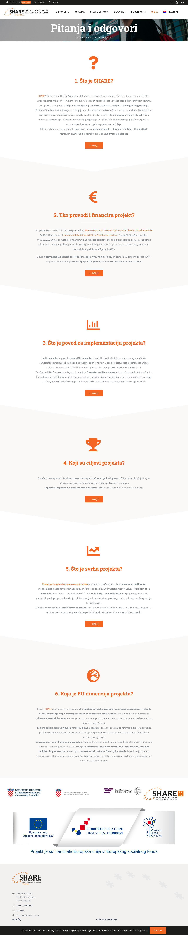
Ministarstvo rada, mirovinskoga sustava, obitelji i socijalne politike (118, 230)
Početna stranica (84, 37)
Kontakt (20, 910)
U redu (158, 930)
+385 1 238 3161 (24, 905)
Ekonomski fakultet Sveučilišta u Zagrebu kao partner (90, 234)
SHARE (41, 96)
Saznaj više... (140, 930)
